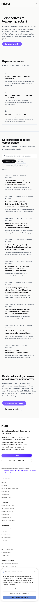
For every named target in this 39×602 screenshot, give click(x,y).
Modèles (4, 485)
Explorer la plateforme (16, 460)
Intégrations (5, 491)
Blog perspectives (7, 549)
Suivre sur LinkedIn (12, 44)
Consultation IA (6, 517)
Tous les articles (9, 161)
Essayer (16, 455)
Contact (4, 541)
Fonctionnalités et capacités (10, 488)
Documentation (6, 552)
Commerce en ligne (7, 511)
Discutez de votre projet (14, 403)
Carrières (4, 532)
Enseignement (21, 165)
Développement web (8, 505)
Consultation (5, 514)
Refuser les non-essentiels (19, 593)
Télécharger (5, 494)
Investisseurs (6, 535)
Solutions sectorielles (8, 520)
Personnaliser (19, 589)
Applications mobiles (8, 508)
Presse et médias (7, 538)
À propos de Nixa (7, 529)
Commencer (5, 555)
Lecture (20, 161)
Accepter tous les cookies (20, 597)
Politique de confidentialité (10, 563)
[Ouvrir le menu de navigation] (36, 3)
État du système (7, 497)
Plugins (4, 482)
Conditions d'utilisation (9, 566)
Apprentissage (8, 165)
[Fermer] (34, 572)
